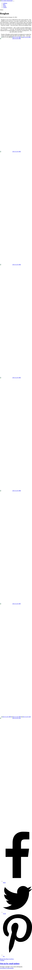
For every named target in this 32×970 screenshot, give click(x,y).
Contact (5, 7)
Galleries (5, 3)
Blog (4, 4)
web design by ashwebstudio (7, 968)
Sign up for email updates (9, 963)
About (4, 6)
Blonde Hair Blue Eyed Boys (7, 959)
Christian (2, 960)
